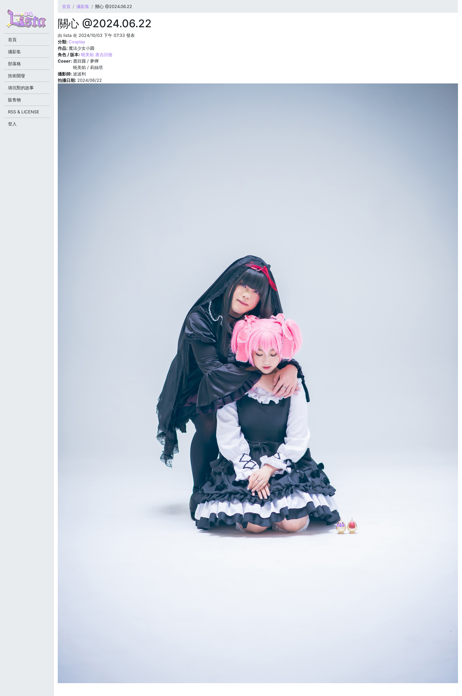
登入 (12, 123)
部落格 (14, 63)
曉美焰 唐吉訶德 (96, 54)
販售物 (14, 99)
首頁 (66, 6)
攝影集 (82, 6)
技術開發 (16, 75)
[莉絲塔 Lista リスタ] (26, 20)
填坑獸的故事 (21, 87)
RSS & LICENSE (23, 111)
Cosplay (77, 41)
